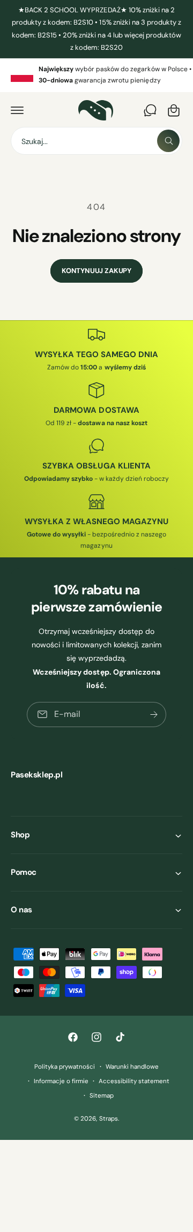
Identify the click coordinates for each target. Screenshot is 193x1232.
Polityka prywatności (64, 1067)
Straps (108, 1119)
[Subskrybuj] (154, 714)
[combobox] (96, 141)
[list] (96, 75)
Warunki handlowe (132, 1067)
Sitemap (102, 1096)
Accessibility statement (134, 1081)
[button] (17, 110)
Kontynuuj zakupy (96, 270)
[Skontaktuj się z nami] (150, 110)
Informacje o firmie (61, 1081)
